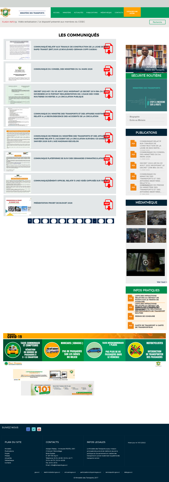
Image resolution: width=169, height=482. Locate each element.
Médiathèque (106, 12)
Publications (91, 12)
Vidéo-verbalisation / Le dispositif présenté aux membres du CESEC (51, 22)
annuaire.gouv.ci (70, 472)
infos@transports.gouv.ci (58, 465)
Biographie (135, 116)
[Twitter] (34, 429)
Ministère (67, 12)
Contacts (119, 12)
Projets (7, 453)
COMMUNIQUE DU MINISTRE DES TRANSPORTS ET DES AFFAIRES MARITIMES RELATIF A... (150, 178)
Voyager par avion (132, 12)
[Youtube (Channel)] (39, 429)
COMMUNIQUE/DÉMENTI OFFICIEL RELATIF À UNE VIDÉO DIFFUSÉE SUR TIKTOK (71, 181)
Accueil (56, 12)
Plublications (9, 451)
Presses (7, 456)
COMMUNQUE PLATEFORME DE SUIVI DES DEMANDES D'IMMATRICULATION (69, 158)
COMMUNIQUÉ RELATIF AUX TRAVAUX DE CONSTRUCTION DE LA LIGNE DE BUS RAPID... (150, 144)
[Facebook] (28, 429)
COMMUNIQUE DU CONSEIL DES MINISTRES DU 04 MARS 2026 (63, 69)
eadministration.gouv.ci (52, 472)
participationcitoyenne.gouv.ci (90, 472)
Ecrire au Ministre (137, 120)
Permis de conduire (145, 316)
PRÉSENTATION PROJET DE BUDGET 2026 (53, 203)
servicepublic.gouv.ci (113, 472)
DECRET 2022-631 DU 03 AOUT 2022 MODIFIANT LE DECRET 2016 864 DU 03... (152, 165)
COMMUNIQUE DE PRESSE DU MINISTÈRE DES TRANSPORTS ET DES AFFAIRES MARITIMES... (152, 188)
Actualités (78, 12)
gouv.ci (37, 472)
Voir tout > (162, 282)
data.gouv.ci (128, 472)
